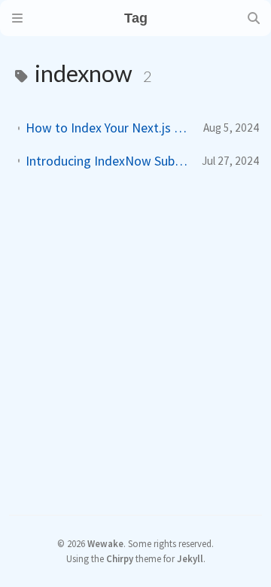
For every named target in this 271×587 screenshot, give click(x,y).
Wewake (105, 543)
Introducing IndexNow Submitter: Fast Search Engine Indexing (108, 161)
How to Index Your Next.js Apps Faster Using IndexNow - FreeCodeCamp (108, 128)
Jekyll (190, 558)
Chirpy (119, 558)
